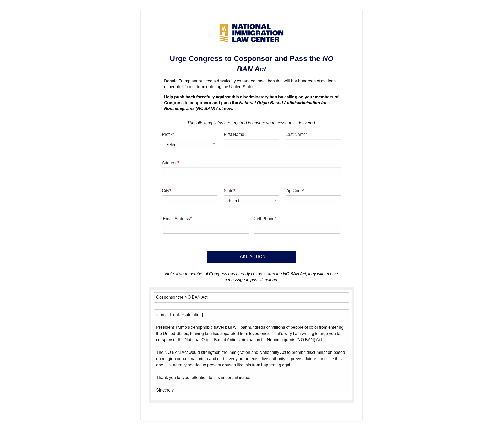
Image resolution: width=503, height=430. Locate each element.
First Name (234, 134)
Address (169, 162)
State (228, 190)
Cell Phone (264, 218)
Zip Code (294, 190)
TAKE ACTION (251, 256)
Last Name (296, 134)
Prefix (167, 134)
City (165, 190)
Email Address (176, 218)
